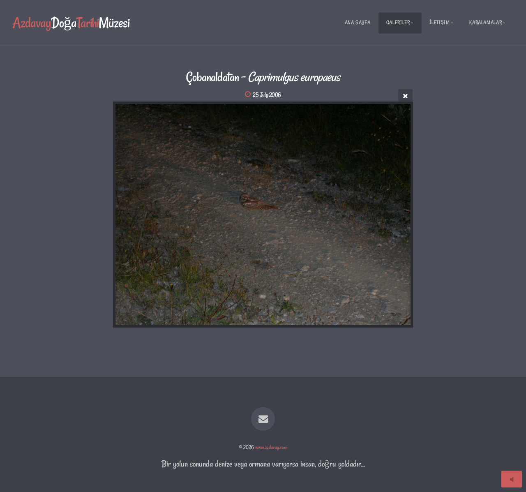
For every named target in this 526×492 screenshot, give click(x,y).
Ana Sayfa (358, 22)
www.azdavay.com (271, 447)
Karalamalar (485, 22)
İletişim (439, 22)
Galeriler (398, 22)
